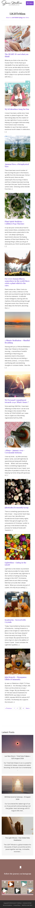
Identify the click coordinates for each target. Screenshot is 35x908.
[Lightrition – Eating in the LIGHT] (17, 547)
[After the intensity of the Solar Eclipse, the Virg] (24, 891)
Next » (28, 708)
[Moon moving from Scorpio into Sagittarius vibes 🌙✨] (30, 884)
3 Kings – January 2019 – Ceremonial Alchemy (14, 451)
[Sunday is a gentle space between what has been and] (17, 891)
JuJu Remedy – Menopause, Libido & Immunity (16, 678)
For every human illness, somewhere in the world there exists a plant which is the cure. (17, 282)
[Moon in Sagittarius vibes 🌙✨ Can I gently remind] (17, 884)
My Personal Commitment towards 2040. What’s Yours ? (17, 401)
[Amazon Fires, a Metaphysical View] (17, 148)
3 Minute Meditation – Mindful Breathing (17, 341)
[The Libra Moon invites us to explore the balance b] (11, 891)
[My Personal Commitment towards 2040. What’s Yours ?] (17, 384)
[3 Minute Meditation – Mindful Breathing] (17, 325)
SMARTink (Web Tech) (27, 905)
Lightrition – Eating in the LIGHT (15, 563)
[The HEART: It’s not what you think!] (17, 38)
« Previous (8, 708)
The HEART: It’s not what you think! (16, 55)
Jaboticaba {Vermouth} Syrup (16, 507)
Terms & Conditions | (7, 905)
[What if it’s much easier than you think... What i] (24, 884)
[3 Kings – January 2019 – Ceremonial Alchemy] (17, 434)
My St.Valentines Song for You (17, 109)
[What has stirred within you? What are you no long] (30, 891)
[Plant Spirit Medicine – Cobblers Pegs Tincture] (17, 206)
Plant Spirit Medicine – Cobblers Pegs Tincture (14, 222)
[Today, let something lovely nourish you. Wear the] (5, 891)
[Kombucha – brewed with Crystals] (17, 604)
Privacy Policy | (17, 905)
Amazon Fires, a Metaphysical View (17, 165)
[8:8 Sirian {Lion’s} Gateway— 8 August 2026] (17, 785)
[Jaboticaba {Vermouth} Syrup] (17, 492)
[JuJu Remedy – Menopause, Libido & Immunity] (17, 661)
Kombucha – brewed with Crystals (15, 621)
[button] (8, 867)
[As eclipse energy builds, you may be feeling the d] (5, 884)
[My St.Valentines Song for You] (17, 93)
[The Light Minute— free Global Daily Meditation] (17, 825)
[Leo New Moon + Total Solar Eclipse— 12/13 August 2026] (17, 744)
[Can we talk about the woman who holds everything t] (11, 884)
